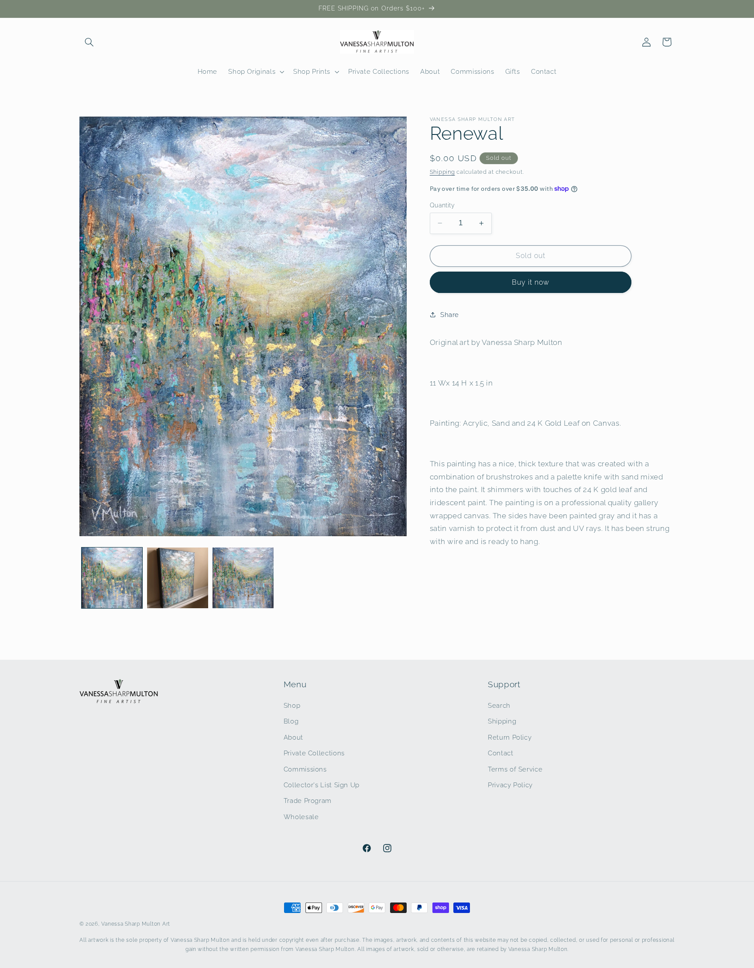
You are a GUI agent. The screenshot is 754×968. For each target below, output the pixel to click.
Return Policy (509, 737)
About (293, 737)
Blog (291, 721)
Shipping (442, 172)
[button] (89, 42)
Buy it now (531, 282)
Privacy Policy (510, 784)
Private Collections (314, 752)
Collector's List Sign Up (322, 784)
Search (499, 705)
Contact (500, 752)
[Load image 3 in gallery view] (243, 578)
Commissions (305, 768)
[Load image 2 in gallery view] (177, 578)
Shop (292, 705)
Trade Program (308, 800)
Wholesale (301, 816)
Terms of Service (515, 768)
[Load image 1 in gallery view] (112, 578)
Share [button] (449, 314)
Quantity (442, 205)
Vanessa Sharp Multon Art (135, 924)
